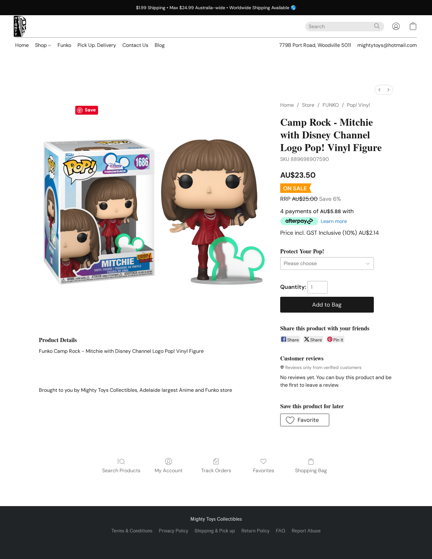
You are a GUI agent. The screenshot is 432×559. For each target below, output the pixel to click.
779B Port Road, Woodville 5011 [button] (315, 45)
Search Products (121, 470)
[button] (20, 26)
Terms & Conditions (131, 531)
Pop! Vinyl (358, 105)
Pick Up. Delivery (96, 45)
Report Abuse (306, 531)
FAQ (280, 531)
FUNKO (331, 105)
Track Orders (216, 470)
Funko (64, 45)
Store (308, 105)
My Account (168, 470)
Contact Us (135, 45)
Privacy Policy (173, 531)
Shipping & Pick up (214, 531)
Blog (160, 45)
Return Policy (255, 531)
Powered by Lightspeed (216, 542)
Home (22, 45)
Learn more (334, 221)
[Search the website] (377, 26)
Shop (41, 45)
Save (90, 110)
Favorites (263, 470)
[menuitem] (379, 89)
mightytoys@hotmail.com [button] (387, 45)
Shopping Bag (311, 470)
